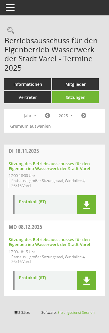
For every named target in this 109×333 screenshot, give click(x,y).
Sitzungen (75, 97)
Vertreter (28, 97)
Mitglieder (75, 84)
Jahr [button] (28, 115)
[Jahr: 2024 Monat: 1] (47, 116)
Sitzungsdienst (76, 312)
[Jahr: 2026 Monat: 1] (84, 116)
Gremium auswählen (30, 126)
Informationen (27, 84)
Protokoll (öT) (32, 202)
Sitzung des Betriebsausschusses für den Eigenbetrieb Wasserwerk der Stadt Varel (49, 166)
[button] (86, 204)
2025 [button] (64, 115)
